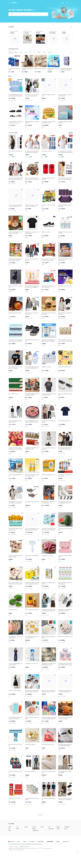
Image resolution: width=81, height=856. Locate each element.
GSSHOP (34, 826)
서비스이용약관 (32, 841)
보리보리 (58, 828)
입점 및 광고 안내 (66, 841)
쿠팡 (34, 52)
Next (72, 37)
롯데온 (10, 52)
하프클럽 (38, 52)
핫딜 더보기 (40, 815)
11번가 (25, 52)
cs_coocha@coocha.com (33, 848)
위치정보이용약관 (41, 841)
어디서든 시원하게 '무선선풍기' (20, 10)
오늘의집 (15, 52)
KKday (66, 828)
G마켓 (21, 52)
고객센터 (24, 841)
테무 (49, 826)
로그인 (62, 2)
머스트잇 (26, 826)
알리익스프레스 (51, 828)
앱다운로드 (12, 841)
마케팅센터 (58, 841)
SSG (30, 52)
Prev (8, 37)
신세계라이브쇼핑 (35, 830)
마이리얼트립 (67, 826)
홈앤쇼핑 (34, 828)
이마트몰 (44, 52)
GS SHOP (50, 52)
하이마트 (42, 826)
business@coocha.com (47, 848)
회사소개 (18, 841)
